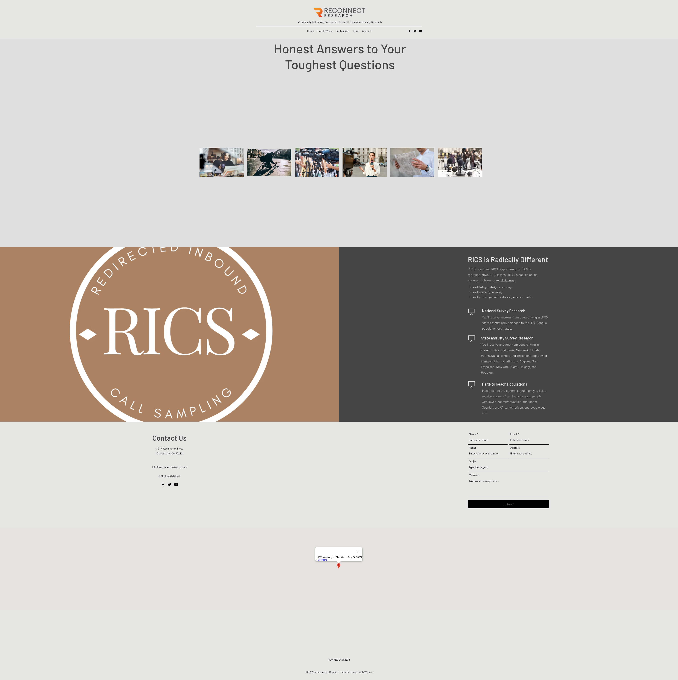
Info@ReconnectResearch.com (169, 467)
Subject (473, 461)
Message (474, 475)
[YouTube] (420, 31)
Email (513, 434)
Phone (472, 447)
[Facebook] (409, 31)
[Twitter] (415, 31)
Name (472, 434)
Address (515, 447)
